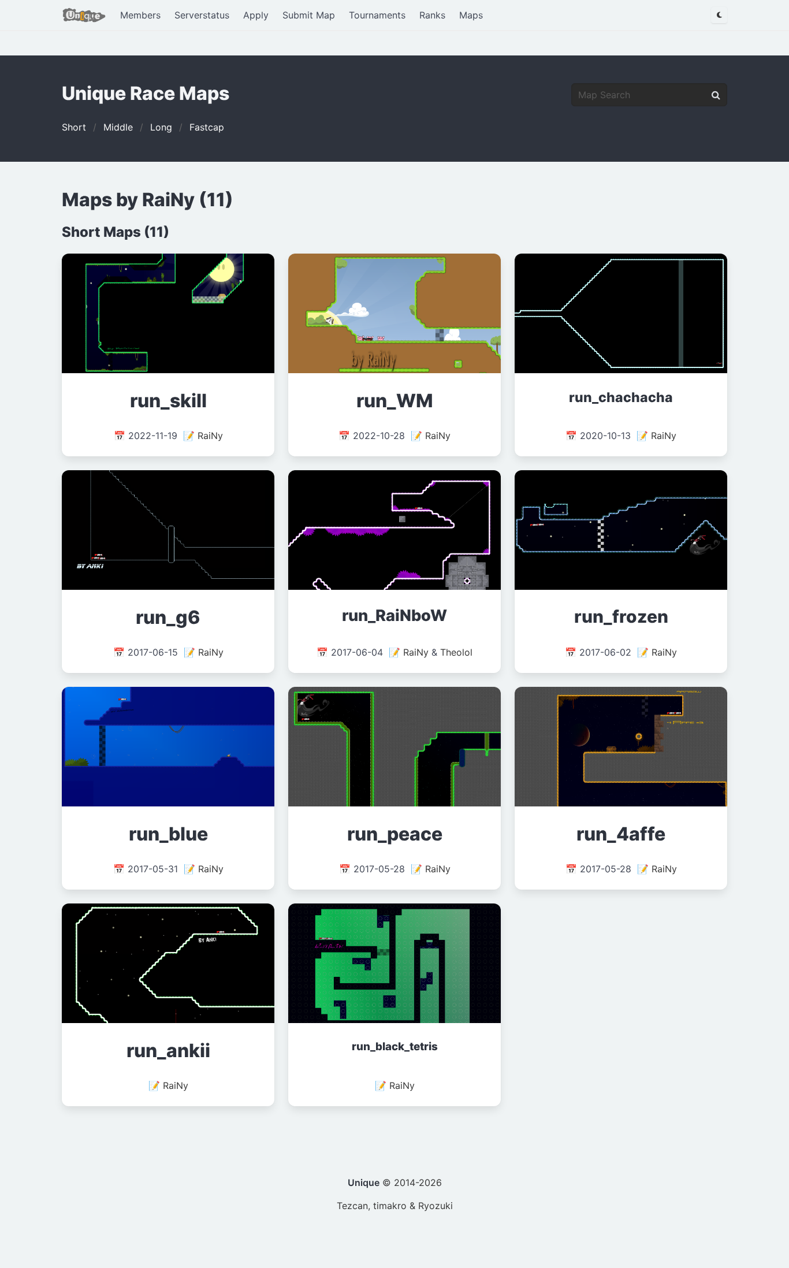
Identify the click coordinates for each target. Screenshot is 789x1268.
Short (74, 127)
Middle (118, 127)
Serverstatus (201, 15)
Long (161, 127)
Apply (256, 15)
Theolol (456, 652)
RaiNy (210, 435)
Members (140, 15)
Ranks (432, 15)
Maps (471, 15)
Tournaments (377, 15)
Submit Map (308, 15)
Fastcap (206, 127)
